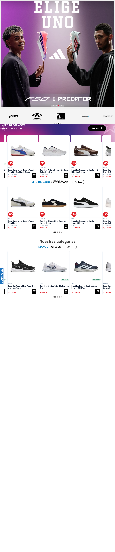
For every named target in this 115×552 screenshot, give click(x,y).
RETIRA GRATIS (1, 276)
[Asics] (13, 116)
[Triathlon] (84, 116)
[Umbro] (37, 116)
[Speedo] (108, 116)
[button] (53, 105)
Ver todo (96, 128)
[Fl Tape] (60, 116)
